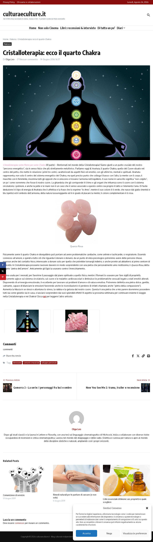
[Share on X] (3, 271)
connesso (19, 523)
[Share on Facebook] (3, 265)
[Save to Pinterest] (3, 277)
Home (32, 28)
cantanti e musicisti (31, 363)
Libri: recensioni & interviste (78, 28)
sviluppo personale (49, 363)
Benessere (17, 363)
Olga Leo (10, 59)
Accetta (87, 533)
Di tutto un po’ (106, 28)
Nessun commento (29, 59)
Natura (13, 39)
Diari (120, 28)
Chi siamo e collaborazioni (28, 2)
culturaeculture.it (24, 14)
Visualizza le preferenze (135, 533)
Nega (109, 533)
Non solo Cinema (48, 28)
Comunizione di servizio (14, 495)
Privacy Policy (9, 2)
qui (44, 296)
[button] (147, 508)
